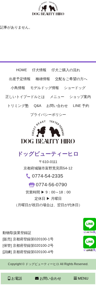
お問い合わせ (57, 106)
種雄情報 (43, 79)
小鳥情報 (18, 88)
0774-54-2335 (47, 176)
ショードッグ (75, 88)
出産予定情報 (19, 79)
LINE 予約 (81, 106)
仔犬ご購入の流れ (65, 70)
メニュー (57, 97)
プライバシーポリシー (48, 115)
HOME (21, 70)
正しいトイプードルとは (25, 97)
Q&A (37, 106)
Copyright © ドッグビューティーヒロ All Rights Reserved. (48, 264)
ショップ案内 (80, 97)
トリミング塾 (18, 106)
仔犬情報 (39, 70)
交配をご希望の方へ (71, 79)
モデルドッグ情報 (44, 88)
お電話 (16, 278)
